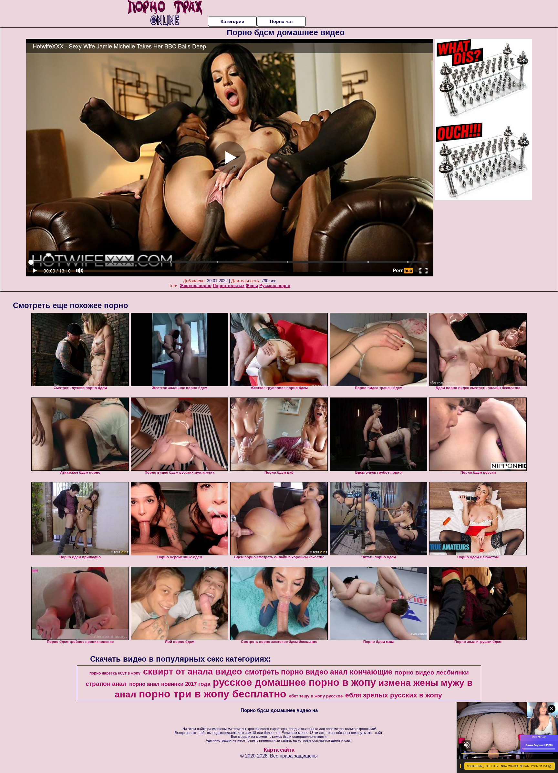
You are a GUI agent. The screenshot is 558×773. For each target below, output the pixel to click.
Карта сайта (279, 750)
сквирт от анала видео (192, 671)
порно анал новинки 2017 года (169, 684)
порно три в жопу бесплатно (212, 694)
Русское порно (274, 285)
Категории (232, 21)
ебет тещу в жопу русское (316, 696)
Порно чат (281, 21)
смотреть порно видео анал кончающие (318, 672)
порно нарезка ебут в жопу (114, 673)
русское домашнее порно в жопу (294, 682)
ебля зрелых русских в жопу (393, 695)
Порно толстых (228, 285)
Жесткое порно (196, 285)
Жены (252, 285)
